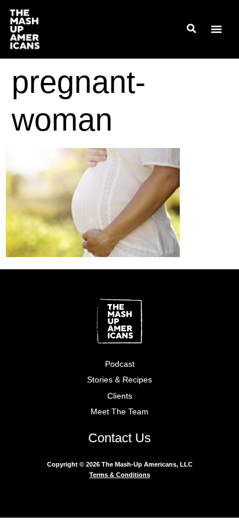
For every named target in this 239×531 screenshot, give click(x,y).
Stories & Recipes (119, 379)
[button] (216, 29)
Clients (119, 395)
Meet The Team (119, 411)
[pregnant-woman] (93, 253)
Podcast (120, 364)
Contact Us (119, 438)
